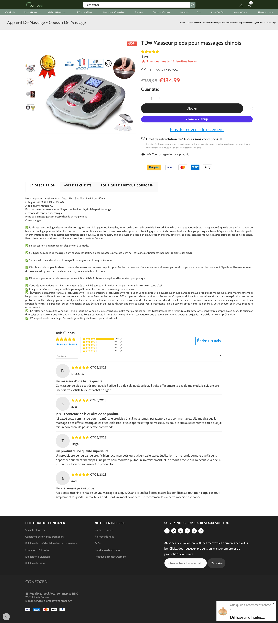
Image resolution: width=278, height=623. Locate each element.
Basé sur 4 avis (66, 344)
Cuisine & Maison (194, 22)
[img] (80, 367)
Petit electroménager (212, 22)
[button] (150, 52)
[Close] (274, 603)
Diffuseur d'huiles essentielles (246, 617)
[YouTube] (194, 530)
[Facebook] (167, 530)
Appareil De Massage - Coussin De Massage (257, 22)
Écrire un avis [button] (209, 340)
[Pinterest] (187, 530)
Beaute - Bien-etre (230, 22)
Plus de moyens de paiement (197, 129)
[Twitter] (173, 530)
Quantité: (150, 89)
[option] (87, 94)
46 (149, 154)
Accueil (182, 22)
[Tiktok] (201, 530)
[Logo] (35, 4)
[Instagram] (180, 530)
